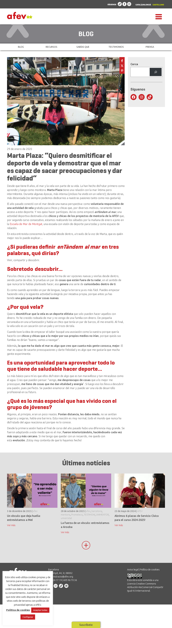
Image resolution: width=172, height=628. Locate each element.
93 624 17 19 (55, 580)
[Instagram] (129, 4)
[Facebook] (124, 4)
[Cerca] (156, 72)
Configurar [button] (28, 617)
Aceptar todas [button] (40, 610)
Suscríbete (86, 624)
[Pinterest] (122, 70)
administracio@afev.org (60, 576)
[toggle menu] (158, 16)
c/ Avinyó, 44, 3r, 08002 (60, 573)
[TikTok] (120, 4)
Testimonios (116, 47)
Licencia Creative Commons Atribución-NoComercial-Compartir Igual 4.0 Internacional (145, 587)
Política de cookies (150, 569)
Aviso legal (132, 569)
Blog (21, 47)
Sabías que (82, 47)
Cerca (134, 64)
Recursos (51, 47)
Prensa (150, 47)
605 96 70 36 (70, 580)
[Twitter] (122, 65)
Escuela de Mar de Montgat (26, 224)
